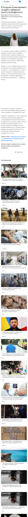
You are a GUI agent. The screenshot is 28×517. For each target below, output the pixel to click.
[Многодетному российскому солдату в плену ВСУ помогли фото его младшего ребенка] (14, 174)
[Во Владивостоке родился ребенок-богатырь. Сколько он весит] (14, 305)
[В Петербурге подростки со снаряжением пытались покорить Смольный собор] (14, 502)
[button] (14, 38)
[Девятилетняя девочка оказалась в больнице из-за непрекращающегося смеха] (14, 262)
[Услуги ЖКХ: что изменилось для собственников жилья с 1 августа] (14, 196)
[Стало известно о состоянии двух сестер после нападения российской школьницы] (14, 349)
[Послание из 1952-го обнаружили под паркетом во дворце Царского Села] (14, 436)
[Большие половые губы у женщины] (14, 240)
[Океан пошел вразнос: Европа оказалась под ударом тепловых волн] (14, 458)
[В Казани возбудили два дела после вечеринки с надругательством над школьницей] (14, 480)
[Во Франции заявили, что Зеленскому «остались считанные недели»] (14, 327)
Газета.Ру (11, 5)
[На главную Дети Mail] (7, 1)
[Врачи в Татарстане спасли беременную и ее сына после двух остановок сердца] (14, 393)
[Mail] (4, 1)
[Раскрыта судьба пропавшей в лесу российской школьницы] (14, 283)
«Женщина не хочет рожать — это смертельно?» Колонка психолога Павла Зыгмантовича (13, 138)
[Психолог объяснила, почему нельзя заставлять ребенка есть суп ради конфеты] (14, 371)
